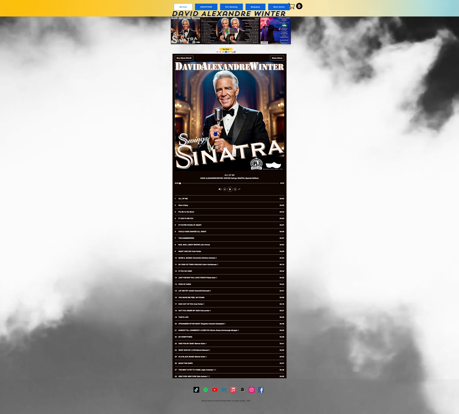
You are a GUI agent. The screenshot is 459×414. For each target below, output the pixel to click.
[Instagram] (251, 390)
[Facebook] (261, 390)
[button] (296, 6)
